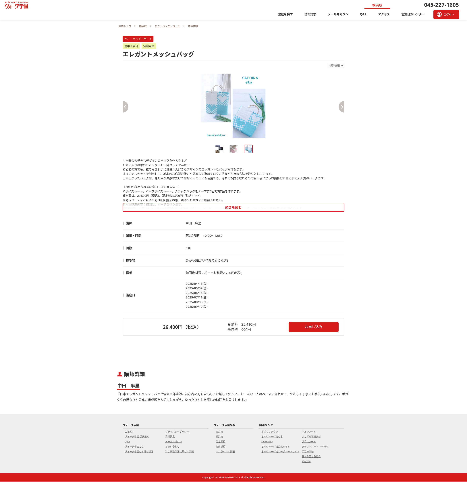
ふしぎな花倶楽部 (311, 436)
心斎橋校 (220, 446)
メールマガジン (338, 14)
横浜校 (219, 436)
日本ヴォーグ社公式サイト (275, 446)
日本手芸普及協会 (311, 456)
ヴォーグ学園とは (134, 446)
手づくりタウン (269, 431)
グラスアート (309, 441)
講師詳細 (334, 65)
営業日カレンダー (413, 14)
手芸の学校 (308, 451)
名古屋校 (220, 441)
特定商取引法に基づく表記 (179, 451)
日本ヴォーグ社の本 (272, 436)
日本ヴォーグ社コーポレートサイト (280, 451)
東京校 (219, 431)
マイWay (306, 461)
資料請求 (310, 14)
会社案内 (129, 431)
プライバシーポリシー (177, 431)
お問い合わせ (172, 446)
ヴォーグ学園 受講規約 (137, 436)
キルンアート (309, 431)
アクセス (384, 14)
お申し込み (313, 326)
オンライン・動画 (225, 451)
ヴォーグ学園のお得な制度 (139, 451)
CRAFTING (267, 441)
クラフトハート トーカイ (315, 446)
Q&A (363, 14)
